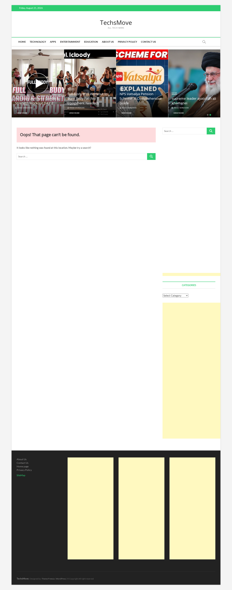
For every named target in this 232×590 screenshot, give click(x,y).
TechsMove (116, 22)
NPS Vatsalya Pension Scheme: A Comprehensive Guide (193, 98)
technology (38, 41)
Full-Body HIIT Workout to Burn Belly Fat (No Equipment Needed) (140, 98)
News (174, 88)
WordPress (61, 578)
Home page (23, 466)
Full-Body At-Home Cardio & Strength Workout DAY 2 (89, 100)
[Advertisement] (193, 207)
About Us (108, 41)
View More (22, 113)
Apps (53, 41)
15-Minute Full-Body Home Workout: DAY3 (36, 100)
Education (91, 41)
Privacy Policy (127, 41)
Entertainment (70, 41)
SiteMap (21, 475)
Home (22, 41)
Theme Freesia (48, 578)
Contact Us (148, 41)
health (19, 93)
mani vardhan (24, 108)
